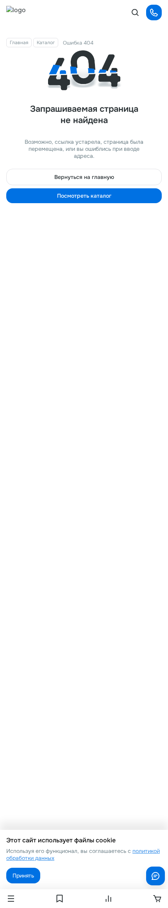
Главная (19, 42)
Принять (23, 875)
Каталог (46, 42)
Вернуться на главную (84, 177)
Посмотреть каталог (84, 195)
